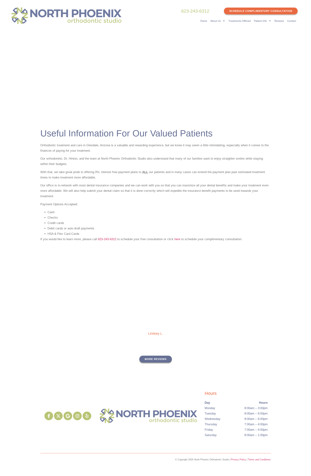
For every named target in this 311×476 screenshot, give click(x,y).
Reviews (279, 20)
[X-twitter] (58, 416)
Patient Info (260, 20)
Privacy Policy (238, 459)
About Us (215, 20)
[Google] (68, 416)
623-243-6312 (195, 10)
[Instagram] (77, 416)
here (177, 239)
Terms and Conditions (259, 459)
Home (203, 20)
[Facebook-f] (48, 416)
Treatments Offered (239, 20)
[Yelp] (87, 416)
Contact (291, 20)
